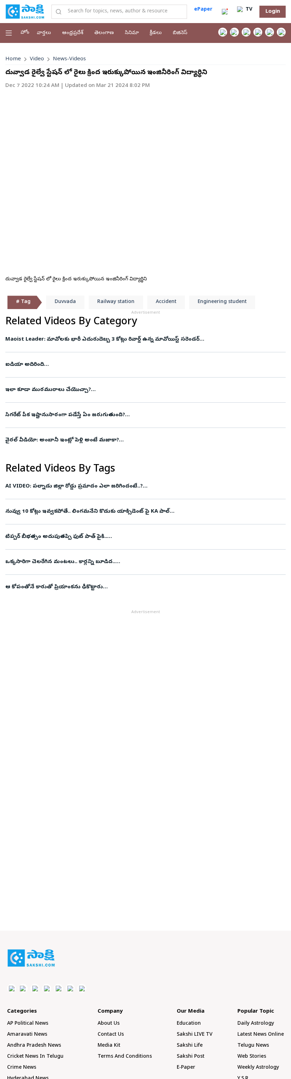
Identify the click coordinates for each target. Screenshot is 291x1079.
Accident (166, 302)
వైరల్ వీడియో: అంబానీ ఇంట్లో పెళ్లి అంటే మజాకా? (62, 440)
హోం (25, 32)
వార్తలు (44, 33)
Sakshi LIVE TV (195, 1034)
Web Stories (251, 1056)
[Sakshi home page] (31, 958)
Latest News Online (260, 1034)
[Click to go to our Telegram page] (70, 988)
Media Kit (109, 1045)
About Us (109, 1023)
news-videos (69, 59)
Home (13, 59)
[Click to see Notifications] (224, 11)
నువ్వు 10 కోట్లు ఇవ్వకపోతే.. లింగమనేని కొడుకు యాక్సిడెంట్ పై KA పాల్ (87, 511)
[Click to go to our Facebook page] (222, 32)
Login (272, 11)
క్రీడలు (156, 33)
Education (189, 1023)
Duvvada (65, 302)
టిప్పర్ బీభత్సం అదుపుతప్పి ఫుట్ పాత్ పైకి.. (56, 536)
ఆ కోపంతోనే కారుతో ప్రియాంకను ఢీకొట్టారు (54, 587)
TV (248, 9)
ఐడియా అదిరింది (24, 364)
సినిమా (132, 33)
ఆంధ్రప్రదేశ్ (72, 33)
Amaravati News (27, 1034)
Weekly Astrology (258, 1067)
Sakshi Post (190, 1056)
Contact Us (111, 1034)
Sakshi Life (190, 1045)
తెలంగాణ (104, 33)
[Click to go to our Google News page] (281, 32)
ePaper (203, 9)
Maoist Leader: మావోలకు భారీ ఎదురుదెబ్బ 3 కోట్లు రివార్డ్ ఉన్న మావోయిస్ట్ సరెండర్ (102, 339)
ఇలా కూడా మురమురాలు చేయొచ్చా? (48, 389)
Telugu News (253, 1045)
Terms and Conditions (125, 1056)
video (37, 59)
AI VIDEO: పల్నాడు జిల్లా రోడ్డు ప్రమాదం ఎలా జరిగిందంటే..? (74, 486)
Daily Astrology (255, 1023)
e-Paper (186, 1067)
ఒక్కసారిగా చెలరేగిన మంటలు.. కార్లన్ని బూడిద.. (60, 562)
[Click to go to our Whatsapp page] (234, 32)
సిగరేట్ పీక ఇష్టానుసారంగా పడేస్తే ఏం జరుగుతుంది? (65, 415)
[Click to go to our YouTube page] (269, 32)
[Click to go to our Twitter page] (246, 32)
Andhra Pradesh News (34, 1045)
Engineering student (222, 302)
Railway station (115, 302)
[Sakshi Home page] (24, 11)
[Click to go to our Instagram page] (257, 32)
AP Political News (27, 1023)
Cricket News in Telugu (35, 1056)
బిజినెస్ (180, 33)
